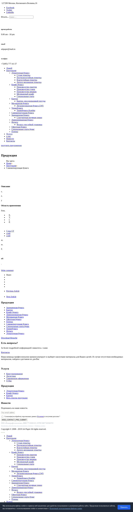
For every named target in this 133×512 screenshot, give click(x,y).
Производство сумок (26, 89)
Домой (9, 68)
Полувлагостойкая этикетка (29, 77)
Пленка (14, 131)
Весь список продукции (17, 398)
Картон (14, 99)
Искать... (5, 17)
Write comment (7, 270)
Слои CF (10, 231)
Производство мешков (26, 92)
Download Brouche (9, 338)
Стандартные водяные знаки (29, 117)
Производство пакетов (27, 87)
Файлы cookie (40, 426)
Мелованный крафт (25, 94)
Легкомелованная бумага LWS (30, 106)
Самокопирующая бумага (22, 113)
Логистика (11, 376)
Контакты (10, 141)
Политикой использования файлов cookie (65, 509)
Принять (124, 507)
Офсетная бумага (18, 127)
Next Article (11, 297)
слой (8, 233)
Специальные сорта (25, 96)
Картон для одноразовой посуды (31, 101)
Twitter (9, 10)
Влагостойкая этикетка (27, 80)
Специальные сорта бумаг (23, 129)
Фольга (14, 122)
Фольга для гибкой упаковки (29, 124)
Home (8, 163)
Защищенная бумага (20, 115)
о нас (8, 136)
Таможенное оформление (17, 378)
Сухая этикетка (23, 75)
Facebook (10, 8)
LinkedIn (10, 12)
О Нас (9, 381)
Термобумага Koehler (26, 110)
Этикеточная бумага (20, 73)
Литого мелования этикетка (29, 82)
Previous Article (12, 291)
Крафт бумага (17, 85)
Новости (10, 139)
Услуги (9, 134)
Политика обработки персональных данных (17, 426)
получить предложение (11, 145)
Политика (40, 416)
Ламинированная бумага (22, 120)
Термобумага (17, 108)
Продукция (11, 70)
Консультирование (14, 374)
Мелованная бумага (20, 103)
